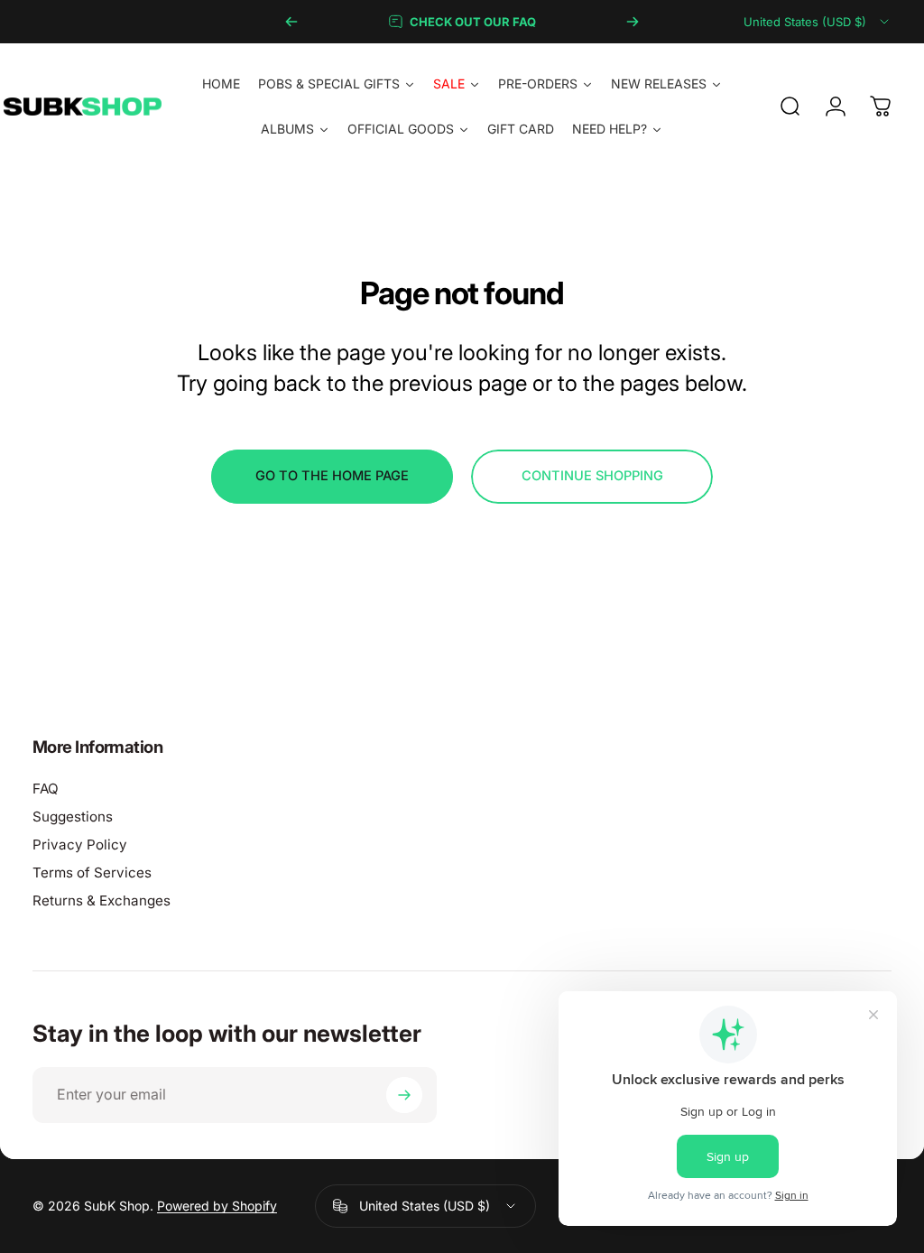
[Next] (632, 21)
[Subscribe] (404, 1095)
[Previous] (291, 21)
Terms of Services (92, 872)
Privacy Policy (79, 844)
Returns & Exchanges (101, 900)
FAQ (45, 788)
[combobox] (818, 21)
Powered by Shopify (217, 1205)
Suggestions (72, 816)
